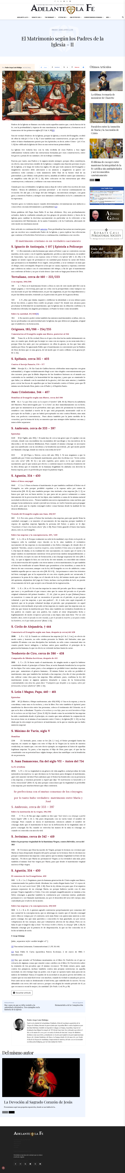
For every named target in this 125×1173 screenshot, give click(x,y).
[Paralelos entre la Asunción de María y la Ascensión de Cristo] (106, 113)
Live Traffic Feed (107, 188)
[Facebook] (55, 1)
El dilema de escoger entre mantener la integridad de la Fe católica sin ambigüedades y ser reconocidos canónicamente (106, 168)
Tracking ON (112, 204)
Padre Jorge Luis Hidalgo (13, 67)
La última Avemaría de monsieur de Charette (103, 96)
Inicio (54, 30)
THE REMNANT (49, 17)
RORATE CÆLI (36, 17)
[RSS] (61, 1)
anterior (43, 229)
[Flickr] (58, 1)
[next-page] (12, 1112)
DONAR (16, 1147)
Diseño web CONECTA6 (21, 1161)
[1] (53, 130)
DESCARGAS (17, 1141)
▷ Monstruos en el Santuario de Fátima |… (105, 192)
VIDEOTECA (17, 1143)
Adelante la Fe (66, 30)
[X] (67, 1)
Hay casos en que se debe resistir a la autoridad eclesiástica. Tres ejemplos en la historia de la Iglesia (22, 1007)
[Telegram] (64, 1)
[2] (56, 207)
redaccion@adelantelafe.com (22, 1151)
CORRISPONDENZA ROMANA (93, 17)
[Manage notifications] (3, 1167)
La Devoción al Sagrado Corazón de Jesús (38, 1101)
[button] (123, 17)
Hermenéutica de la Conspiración (69, 1005)
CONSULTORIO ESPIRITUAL (22, 1139)
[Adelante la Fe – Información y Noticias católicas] (62, 9)
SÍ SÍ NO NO (62, 17)
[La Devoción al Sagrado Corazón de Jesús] (41, 1077)
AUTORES (16, 1145)
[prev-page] (5, 1112)
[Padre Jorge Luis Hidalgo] (19, 1031)
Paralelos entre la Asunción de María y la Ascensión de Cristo (105, 130)
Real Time (106, 204)
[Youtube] (70, 1)
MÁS (107, 17)
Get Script (101, 204)
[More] (83, 67)
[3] (12, 960)
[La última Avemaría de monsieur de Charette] (106, 81)
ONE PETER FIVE (75, 17)
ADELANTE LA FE (22, 17)
